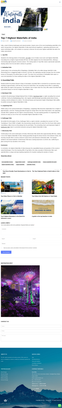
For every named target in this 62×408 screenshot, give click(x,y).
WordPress (43, 405)
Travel (3, 34)
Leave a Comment (28, 40)
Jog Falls (28, 58)
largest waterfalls (20, 164)
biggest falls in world (20, 162)
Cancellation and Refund (36, 363)
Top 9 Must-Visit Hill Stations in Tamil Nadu (44, 196)
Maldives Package (4, 377)
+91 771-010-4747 (37, 381)
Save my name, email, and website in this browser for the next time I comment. (20, 247)
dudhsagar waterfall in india (34, 162)
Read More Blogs (6, 156)
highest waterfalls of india (8, 164)
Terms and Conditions (36, 361)
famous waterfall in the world (49, 162)
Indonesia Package (4, 379)
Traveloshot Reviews (36, 359)
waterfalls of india (31, 164)
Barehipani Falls (37, 96)
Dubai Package (4, 372)
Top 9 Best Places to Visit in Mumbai (11, 196)
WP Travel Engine (29, 405)
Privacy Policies (35, 365)
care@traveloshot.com (39, 377)
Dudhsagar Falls (5, 127)
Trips (33, 357)
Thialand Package (4, 375)
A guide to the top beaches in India (42, 216)
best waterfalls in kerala (7, 162)
